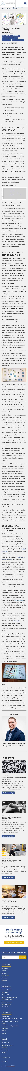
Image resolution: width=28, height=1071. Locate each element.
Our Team (4, 1047)
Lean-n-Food (5, 994)
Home (3, 8)
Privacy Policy (5, 1061)
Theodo (4, 1030)
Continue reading (8, 793)
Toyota (4, 1033)
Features (4, 973)
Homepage (5, 968)
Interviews (4, 980)
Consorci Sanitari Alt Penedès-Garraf (12, 1018)
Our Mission (5, 1050)
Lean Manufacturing (7, 999)
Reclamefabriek (11, 1065)
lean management (6, 40)
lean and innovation (6, 35)
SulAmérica (5, 1028)
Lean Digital (5, 992)
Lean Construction (7, 990)
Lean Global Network (7, 1045)
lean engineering (13, 37)
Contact (4, 1052)
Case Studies (5, 975)
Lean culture (5, 37)
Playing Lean (16, 620)
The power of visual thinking (18, 8)
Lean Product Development (9, 997)
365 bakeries (5, 1016)
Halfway (4, 1023)
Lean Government (6, 1002)
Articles (8, 8)
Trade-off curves (19, 600)
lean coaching (16, 35)
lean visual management (17, 40)
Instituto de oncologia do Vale (10, 1026)
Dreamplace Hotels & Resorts (10, 1021)
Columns (4, 978)
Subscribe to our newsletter (14, 942)
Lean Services (5, 1006)
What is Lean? (5, 1042)
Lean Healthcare (6, 1004)
